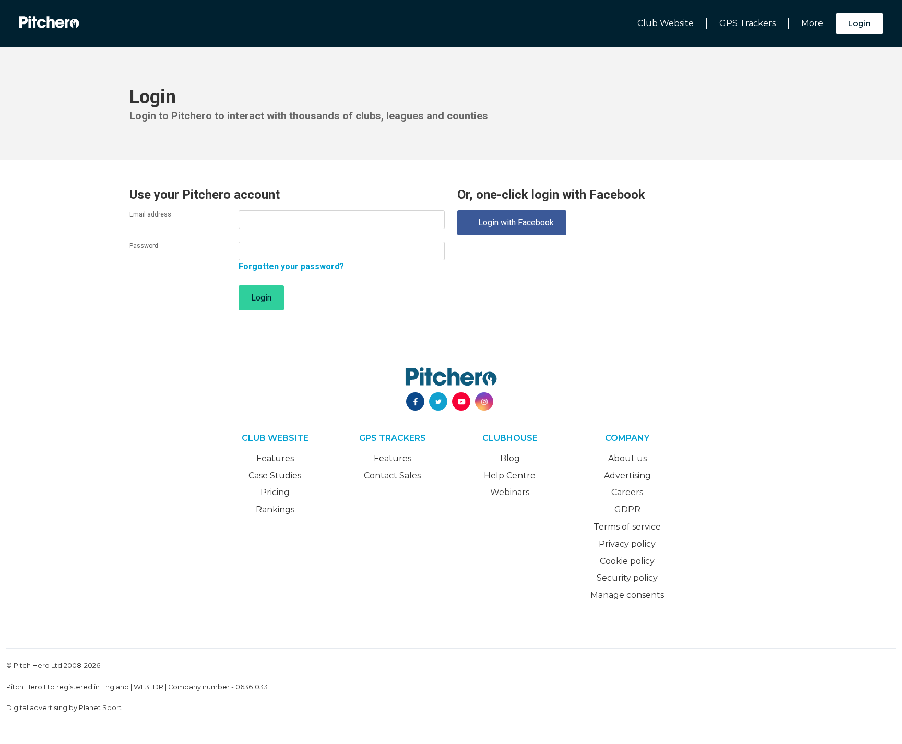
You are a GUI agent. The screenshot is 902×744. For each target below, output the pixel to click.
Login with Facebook (512, 222)
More (812, 23)
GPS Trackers (747, 23)
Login (859, 23)
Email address (150, 214)
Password (143, 245)
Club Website (665, 23)
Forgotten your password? (291, 266)
